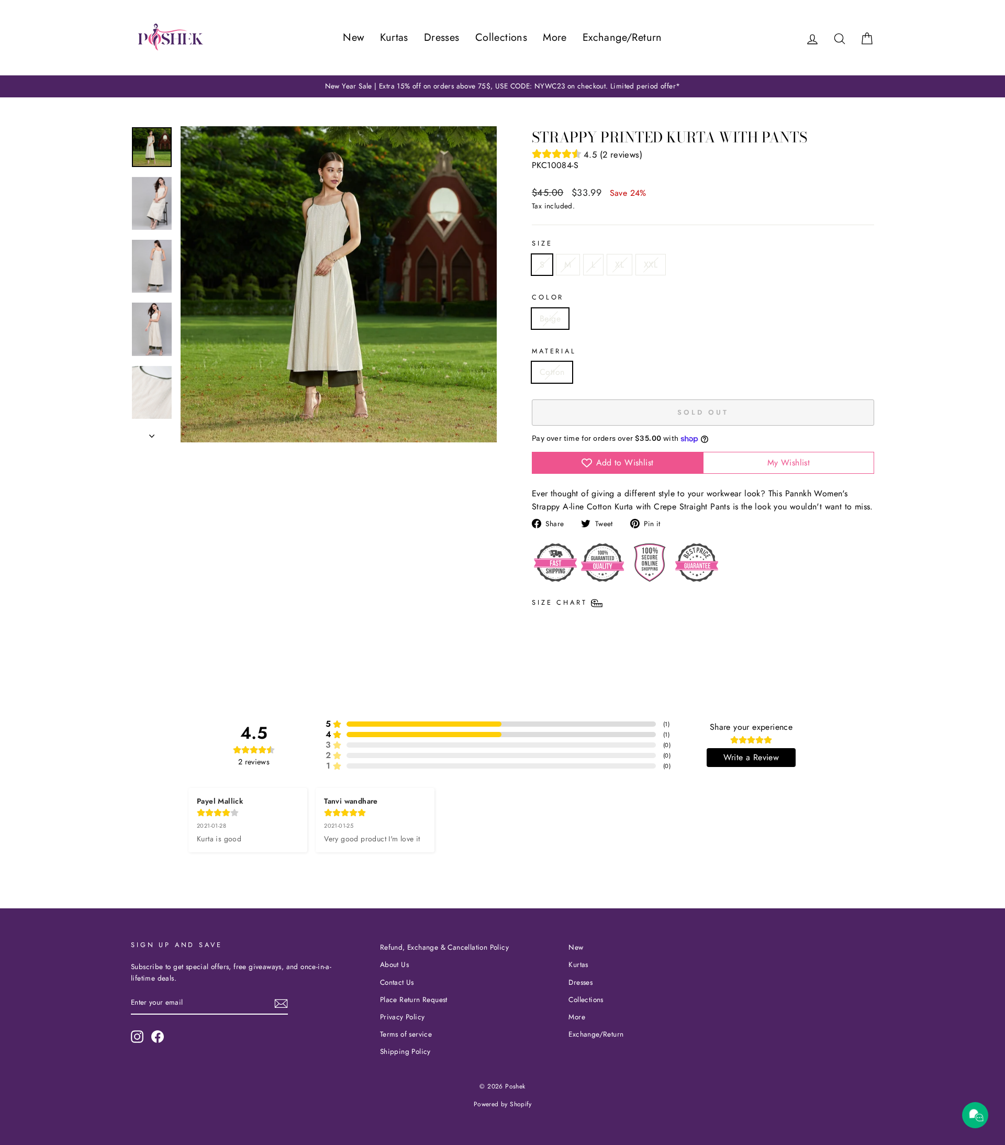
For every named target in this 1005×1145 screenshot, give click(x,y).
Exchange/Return (622, 37)
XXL (650, 265)
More (555, 37)
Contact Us (397, 982)
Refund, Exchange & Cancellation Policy (444, 947)
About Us (394, 964)
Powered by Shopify (502, 1104)
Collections (501, 37)
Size (542, 243)
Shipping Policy (405, 1051)
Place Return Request (414, 999)
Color (548, 297)
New (353, 37)
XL (619, 265)
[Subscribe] (281, 1003)
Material (554, 351)
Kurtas (394, 37)
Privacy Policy (402, 1016)
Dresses (442, 37)
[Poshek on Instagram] (137, 1036)
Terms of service (406, 1034)
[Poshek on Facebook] (157, 1036)
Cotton (552, 372)
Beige (550, 319)
